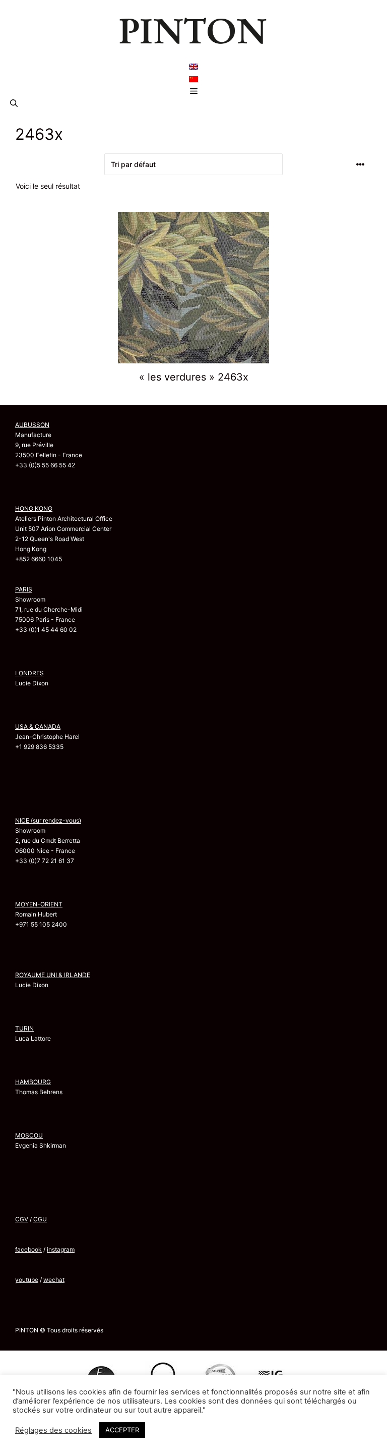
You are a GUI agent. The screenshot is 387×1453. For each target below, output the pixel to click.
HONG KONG (33, 508)
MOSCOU (29, 1135)
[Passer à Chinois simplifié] (193, 79)
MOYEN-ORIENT (38, 904)
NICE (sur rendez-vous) (48, 820)
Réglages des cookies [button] (53, 1430)
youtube (26, 1279)
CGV (21, 1219)
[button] (14, 103)
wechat (53, 1279)
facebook (28, 1249)
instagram (61, 1249)
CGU (40, 1219)
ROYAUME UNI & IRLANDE (52, 975)
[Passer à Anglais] (193, 67)
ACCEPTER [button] (122, 1430)
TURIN (24, 1028)
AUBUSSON (32, 424)
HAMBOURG (33, 1082)
